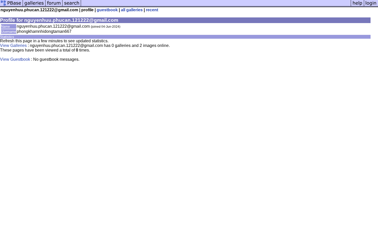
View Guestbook (15, 59)
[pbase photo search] (71, 6)
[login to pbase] (371, 6)
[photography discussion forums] (54, 6)
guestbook (107, 10)
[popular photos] (216, 6)
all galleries (132, 10)
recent (152, 10)
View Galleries (13, 45)
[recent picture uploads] (34, 6)
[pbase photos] (11, 6)
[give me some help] (357, 6)
